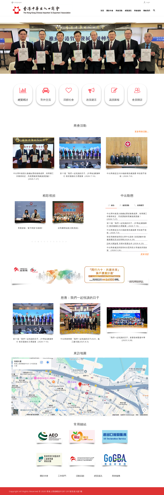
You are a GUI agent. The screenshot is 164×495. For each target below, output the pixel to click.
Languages (18, 2)
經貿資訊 (128, 10)
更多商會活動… (142, 131)
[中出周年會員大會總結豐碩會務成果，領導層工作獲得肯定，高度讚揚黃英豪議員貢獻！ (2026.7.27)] (33, 152)
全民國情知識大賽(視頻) (68, 228)
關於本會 (109, 10)
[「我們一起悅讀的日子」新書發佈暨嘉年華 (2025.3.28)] (127, 317)
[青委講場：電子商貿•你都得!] (30, 212)
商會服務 (137, 10)
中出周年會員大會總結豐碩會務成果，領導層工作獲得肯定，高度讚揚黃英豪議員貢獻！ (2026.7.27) (33, 176)
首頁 (102, 10)
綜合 (112, 205)
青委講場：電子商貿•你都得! (30, 228)
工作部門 (62, 475)
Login (148, 2)
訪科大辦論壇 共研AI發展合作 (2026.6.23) (125, 243)
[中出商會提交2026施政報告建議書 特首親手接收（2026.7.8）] (126, 152)
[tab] (111, 205)
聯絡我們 (146, 10)
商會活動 (119, 10)
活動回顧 (80, 475)
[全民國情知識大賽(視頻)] (68, 212)
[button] (82, 48)
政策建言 (140, 205)
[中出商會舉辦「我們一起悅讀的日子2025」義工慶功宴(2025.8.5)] (80, 318)
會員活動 (125, 205)
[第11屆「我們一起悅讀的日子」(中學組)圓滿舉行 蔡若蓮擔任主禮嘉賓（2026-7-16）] (80, 152)
